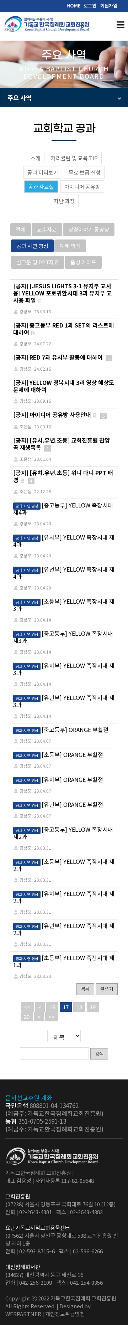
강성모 (25, 523)
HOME (73, 5)
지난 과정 (64, 201)
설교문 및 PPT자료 (37, 262)
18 (79, 1007)
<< (27, 1007)
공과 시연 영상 (32, 245)
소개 (36, 158)
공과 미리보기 (42, 172)
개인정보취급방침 (65, 1314)
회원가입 (108, 5)
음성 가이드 (83, 262)
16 (52, 1007)
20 (27, 1016)
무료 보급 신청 (85, 172)
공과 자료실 (41, 186)
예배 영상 (70, 245)
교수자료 (47, 229)
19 (93, 1007)
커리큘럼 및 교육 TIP (74, 158)
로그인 (90, 5)
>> (51, 1016)
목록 (85, 988)
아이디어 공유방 (82, 186)
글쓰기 (106, 988)
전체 (21, 229)
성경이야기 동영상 (88, 229)
